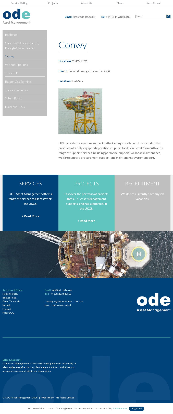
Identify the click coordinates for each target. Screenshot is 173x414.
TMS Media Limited (64, 397)
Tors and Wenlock (16, 90)
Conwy (9, 56)
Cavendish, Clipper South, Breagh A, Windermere (22, 45)
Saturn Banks (13, 98)
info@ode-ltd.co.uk (84, 16)
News (120, 3)
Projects (53, 3)
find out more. (120, 408)
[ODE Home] (16, 16)
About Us (86, 3)
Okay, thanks (136, 408)
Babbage (11, 34)
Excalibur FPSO (15, 107)
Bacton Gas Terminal (18, 81)
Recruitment (153, 3)
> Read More (30, 216)
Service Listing (19, 3)
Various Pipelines (16, 65)
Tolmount (11, 73)
